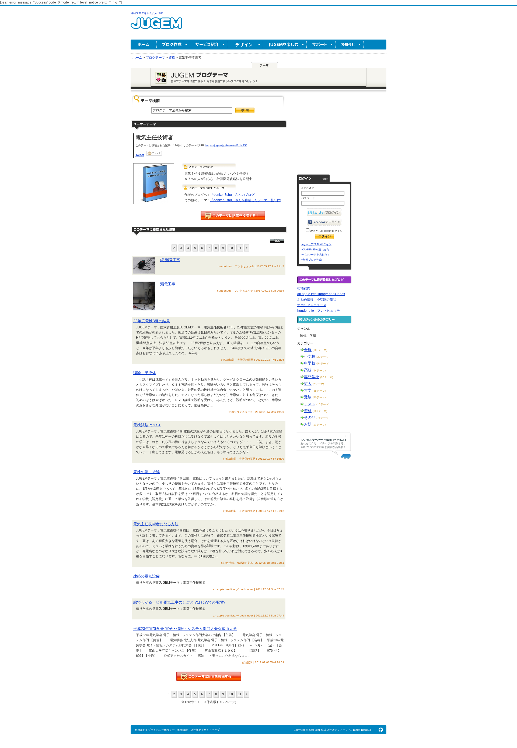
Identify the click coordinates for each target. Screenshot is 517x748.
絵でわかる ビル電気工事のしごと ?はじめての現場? (179, 602)
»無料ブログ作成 (311, 259)
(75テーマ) (322, 417)
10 (231, 248)
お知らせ (350, 44)
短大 (308, 383)
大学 (308, 390)
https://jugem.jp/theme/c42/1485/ (226, 145)
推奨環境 (182, 729)
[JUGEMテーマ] (264, 65)
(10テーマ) (326, 377)
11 (240, 248)
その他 (309, 417)
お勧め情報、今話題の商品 (316, 300)
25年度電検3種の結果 (151, 321)
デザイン (245, 44)
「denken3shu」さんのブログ (232, 195)
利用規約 (140, 729)
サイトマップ (212, 729)
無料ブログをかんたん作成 (147, 13)
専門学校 (311, 377)
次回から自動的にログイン (326, 230)
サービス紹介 (208, 44)
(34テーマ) (319, 370)
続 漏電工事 (170, 260)
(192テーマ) (320, 411)
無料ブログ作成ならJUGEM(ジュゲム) (156, 26)
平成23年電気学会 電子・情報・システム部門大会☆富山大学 (185, 628)
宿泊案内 (303, 288)
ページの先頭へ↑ (380, 729)
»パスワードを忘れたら (315, 254)
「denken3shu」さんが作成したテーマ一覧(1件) (245, 200)
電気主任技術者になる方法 (156, 524)
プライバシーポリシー (161, 729)
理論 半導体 (144, 373)
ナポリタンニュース (311, 305)
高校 (308, 370)
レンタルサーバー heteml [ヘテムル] (323, 439)
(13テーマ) (319, 424)
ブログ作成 (173, 44)
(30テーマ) (322, 356)
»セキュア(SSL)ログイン (316, 244)
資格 (308, 411)
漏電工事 (167, 284)
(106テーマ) (320, 350)
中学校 (309, 363)
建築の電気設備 (146, 576)
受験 (308, 397)
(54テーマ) (322, 363)
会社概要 (195, 729)
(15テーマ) (322, 404)
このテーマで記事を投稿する (233, 215)
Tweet (139, 155)
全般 (308, 350)
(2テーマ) (318, 383)
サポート (321, 44)
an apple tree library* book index (321, 294)
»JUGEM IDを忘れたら (315, 249)
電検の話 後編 (146, 472)
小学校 (309, 356)
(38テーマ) (319, 390)
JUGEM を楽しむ (285, 44)
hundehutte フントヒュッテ (318, 311)
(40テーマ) (319, 397)
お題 (308, 424)
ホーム (144, 44)
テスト (309, 404)
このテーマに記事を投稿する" (208, 676)
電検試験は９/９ (147, 425)
